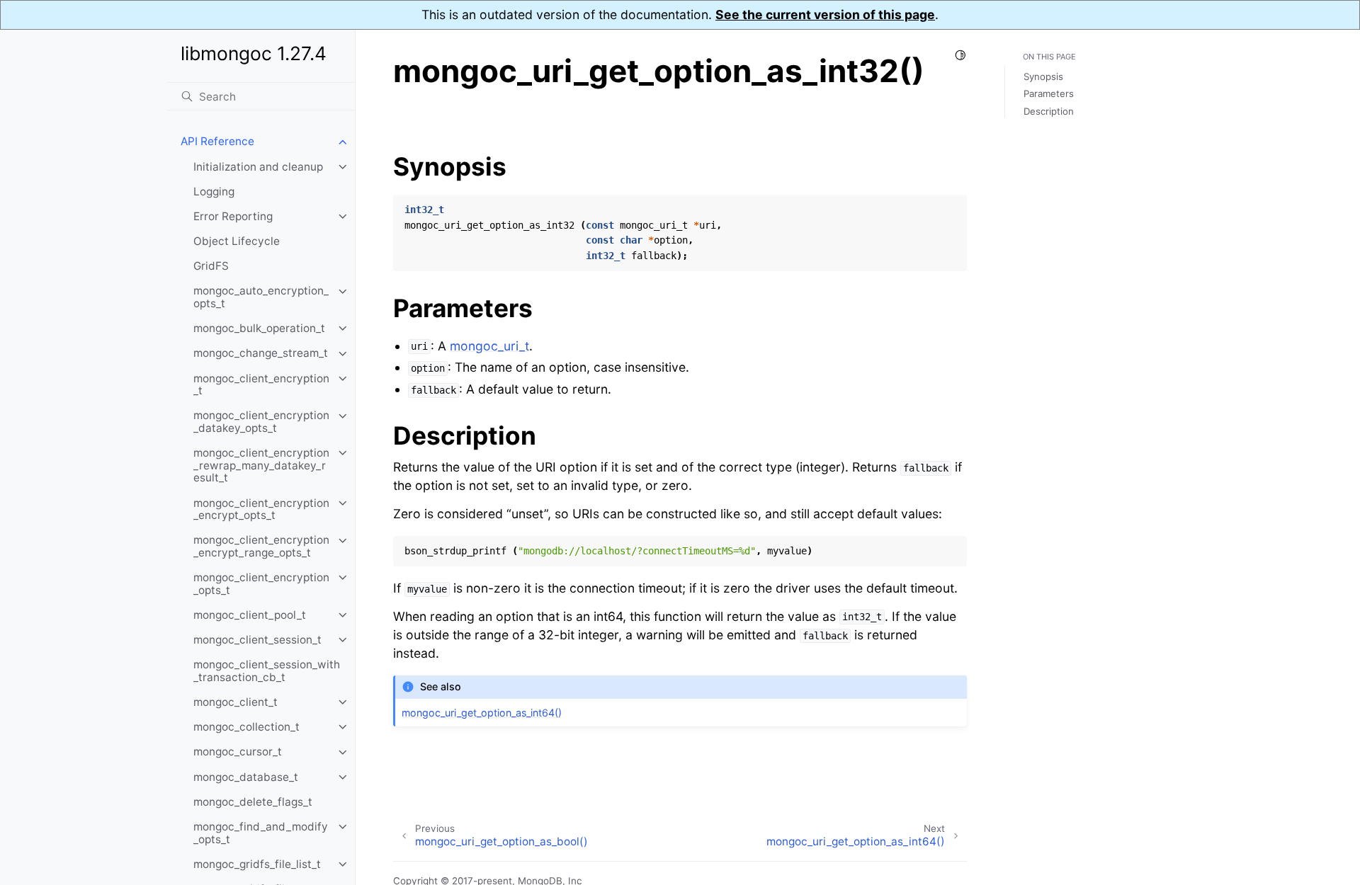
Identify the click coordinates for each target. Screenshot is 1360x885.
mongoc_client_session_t (257, 639)
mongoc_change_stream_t (260, 353)
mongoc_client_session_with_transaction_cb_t (266, 671)
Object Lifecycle (236, 241)
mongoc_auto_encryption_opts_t (261, 298)
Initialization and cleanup (258, 166)
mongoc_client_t (235, 702)
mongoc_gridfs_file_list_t (257, 864)
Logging (213, 191)
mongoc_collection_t (246, 726)
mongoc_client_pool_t (249, 615)
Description (1049, 111)
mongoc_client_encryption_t (261, 385)
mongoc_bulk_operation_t (259, 328)
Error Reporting (233, 216)
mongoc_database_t (245, 777)
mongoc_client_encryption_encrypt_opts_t (261, 509)
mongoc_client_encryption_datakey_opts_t (261, 422)
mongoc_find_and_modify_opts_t (260, 833)
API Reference (217, 142)
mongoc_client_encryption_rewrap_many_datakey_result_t (261, 465)
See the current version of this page (825, 14)
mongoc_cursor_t (237, 752)
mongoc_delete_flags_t (252, 802)
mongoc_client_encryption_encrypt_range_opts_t (261, 547)
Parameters (1049, 93)
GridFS (211, 266)
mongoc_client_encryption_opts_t (261, 584)
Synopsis (1043, 76)
